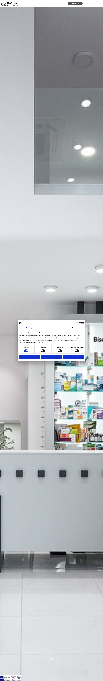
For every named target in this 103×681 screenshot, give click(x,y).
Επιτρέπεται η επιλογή (52, 357)
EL (94, 3)
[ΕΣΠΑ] (10, 679)
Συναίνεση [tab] (29, 328)
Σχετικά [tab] (74, 328)
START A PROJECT (75, 3)
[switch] (43, 351)
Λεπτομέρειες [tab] (51, 328)
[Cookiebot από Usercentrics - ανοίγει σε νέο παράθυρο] (77, 323)
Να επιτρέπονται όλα (73, 357)
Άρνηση (30, 357)
